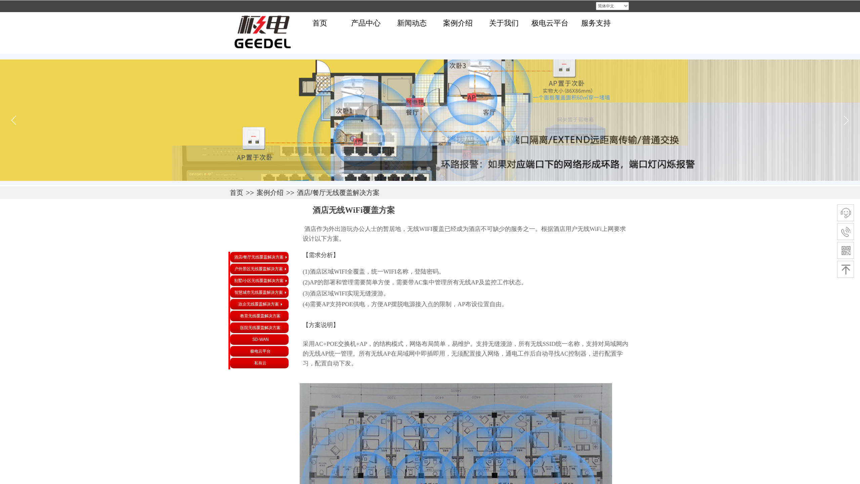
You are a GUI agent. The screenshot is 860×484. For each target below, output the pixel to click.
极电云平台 (549, 23)
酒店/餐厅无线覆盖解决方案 (338, 192)
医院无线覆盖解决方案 (260, 327)
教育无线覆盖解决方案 (260, 316)
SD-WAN (260, 339)
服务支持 (596, 23)
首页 (319, 23)
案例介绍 (458, 23)
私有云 (260, 363)
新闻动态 (412, 23)
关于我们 (504, 23)
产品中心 (366, 23)
